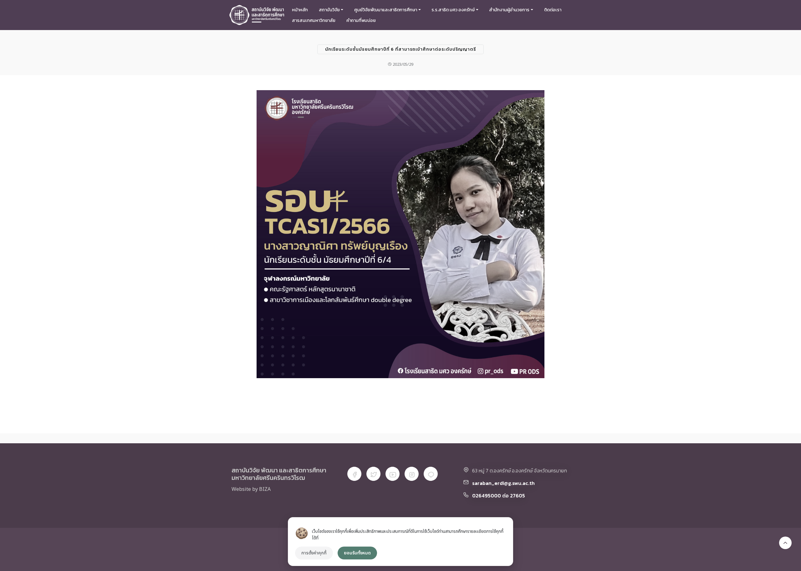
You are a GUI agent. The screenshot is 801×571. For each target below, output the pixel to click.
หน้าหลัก (300, 9)
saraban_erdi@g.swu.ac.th (503, 483)
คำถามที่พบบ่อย (361, 20)
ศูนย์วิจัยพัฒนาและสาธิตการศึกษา (385, 9)
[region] (400, 541)
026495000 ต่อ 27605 (498, 495)
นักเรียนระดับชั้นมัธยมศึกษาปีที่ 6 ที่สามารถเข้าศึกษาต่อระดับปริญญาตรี (400, 49)
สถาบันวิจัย (329, 9)
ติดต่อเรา (552, 9)
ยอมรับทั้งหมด (357, 553)
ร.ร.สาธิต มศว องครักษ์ (453, 9)
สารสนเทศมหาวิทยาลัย (313, 20)
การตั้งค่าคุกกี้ (314, 553)
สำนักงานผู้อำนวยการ (509, 9)
